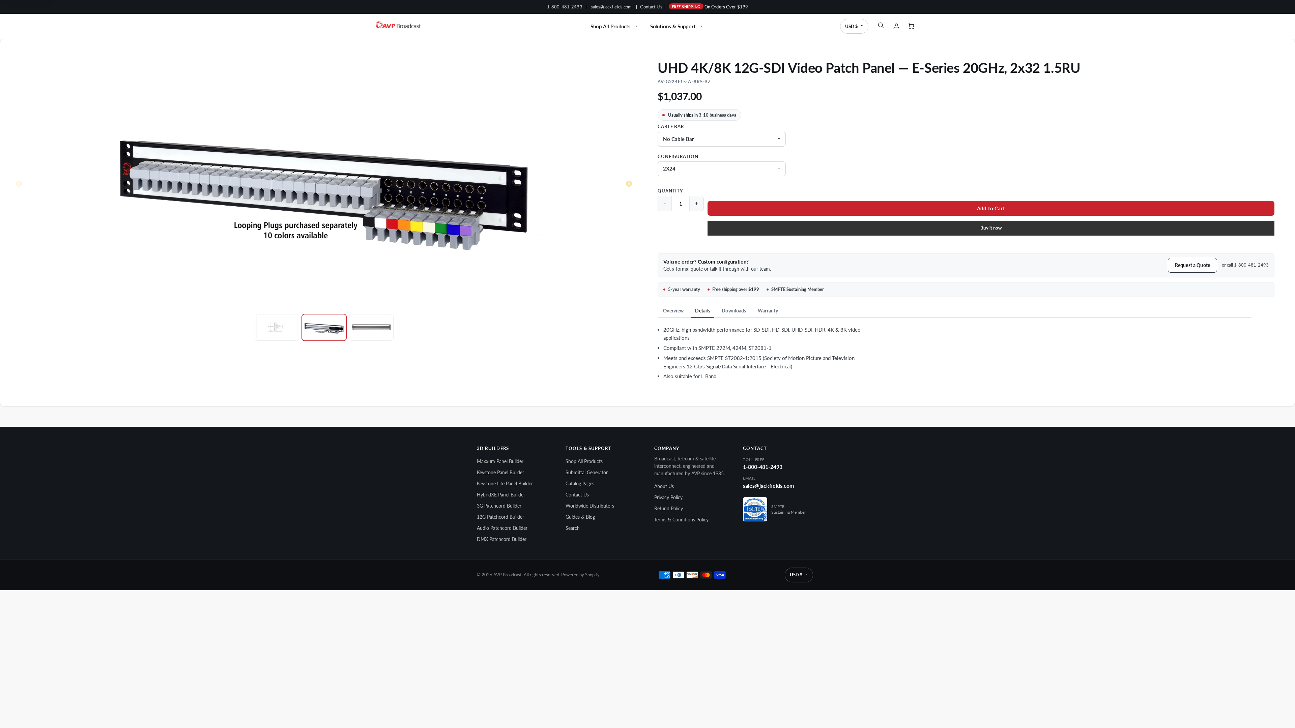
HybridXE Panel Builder (501, 494)
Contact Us (651, 6)
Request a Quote (1192, 265)
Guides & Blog (580, 517)
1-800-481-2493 (564, 6)
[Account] (896, 26)
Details (702, 310)
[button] (991, 208)
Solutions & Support (673, 26)
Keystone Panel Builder (500, 472)
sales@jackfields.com (611, 6)
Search (573, 528)
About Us (664, 486)
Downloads (734, 310)
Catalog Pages (580, 483)
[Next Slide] (629, 184)
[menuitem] (615, 26)
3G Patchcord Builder (499, 506)
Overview (673, 310)
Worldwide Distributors (590, 506)
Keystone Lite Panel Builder (505, 483)
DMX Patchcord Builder (501, 539)
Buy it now (990, 228)
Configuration (678, 156)
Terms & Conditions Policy (681, 519)
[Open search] (880, 25)
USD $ (851, 26)
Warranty (768, 310)
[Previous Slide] (19, 184)
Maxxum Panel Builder (500, 461)
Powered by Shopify (580, 574)
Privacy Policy (668, 497)
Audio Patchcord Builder (502, 528)
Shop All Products (611, 26)
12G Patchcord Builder (500, 517)
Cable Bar (671, 126)
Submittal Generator (587, 472)
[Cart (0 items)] (911, 26)
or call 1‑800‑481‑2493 (1245, 265)
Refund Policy (668, 508)
